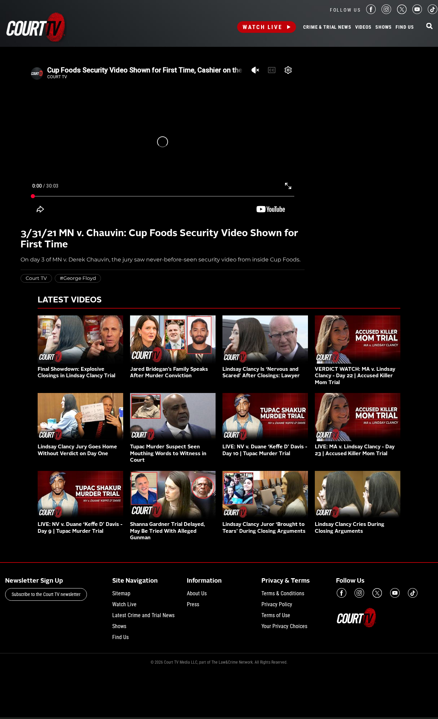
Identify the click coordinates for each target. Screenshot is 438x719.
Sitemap (121, 593)
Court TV (36, 278)
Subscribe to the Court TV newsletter (46, 594)
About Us (197, 593)
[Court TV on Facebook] (371, 12)
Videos (363, 27)
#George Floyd (78, 278)
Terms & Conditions (282, 593)
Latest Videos (70, 300)
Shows (383, 27)
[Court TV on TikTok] (432, 12)
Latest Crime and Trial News (143, 615)
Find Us (405, 27)
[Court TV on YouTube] (417, 12)
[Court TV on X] (402, 12)
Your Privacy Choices (284, 626)
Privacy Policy (276, 604)
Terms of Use (275, 615)
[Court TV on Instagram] (386, 12)
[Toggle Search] (429, 26)
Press (193, 604)
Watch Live (262, 27)
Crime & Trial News (327, 27)
